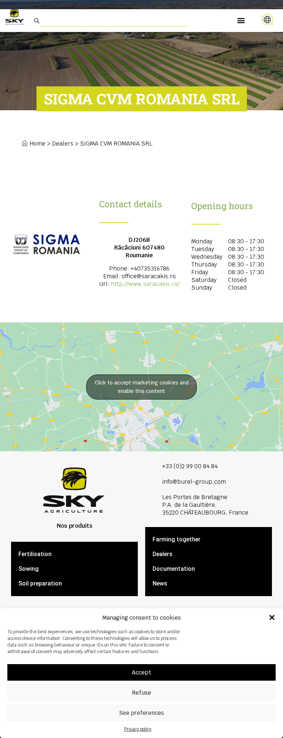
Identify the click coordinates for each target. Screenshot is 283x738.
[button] (272, 617)
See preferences (141, 712)
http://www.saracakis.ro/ (145, 284)
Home (37, 143)
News (160, 583)
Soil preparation (40, 583)
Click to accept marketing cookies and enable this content (142, 386)
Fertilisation (35, 554)
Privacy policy (137, 729)
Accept (141, 672)
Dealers (62, 143)
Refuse (141, 692)
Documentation (174, 568)
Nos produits (74, 526)
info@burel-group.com (194, 482)
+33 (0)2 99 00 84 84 (190, 466)
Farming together (176, 539)
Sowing (28, 568)
